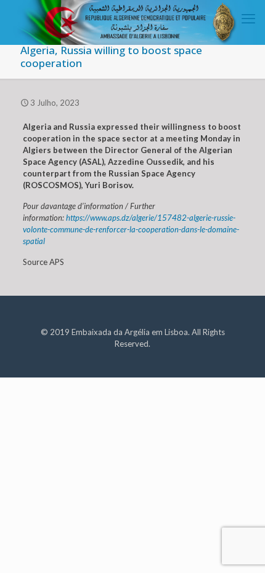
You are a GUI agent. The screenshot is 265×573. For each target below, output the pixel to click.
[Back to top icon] (240, 548)
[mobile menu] (248, 18)
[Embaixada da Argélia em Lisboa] (132, 15)
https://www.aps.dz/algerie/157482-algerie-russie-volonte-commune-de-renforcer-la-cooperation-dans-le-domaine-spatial (131, 229)
